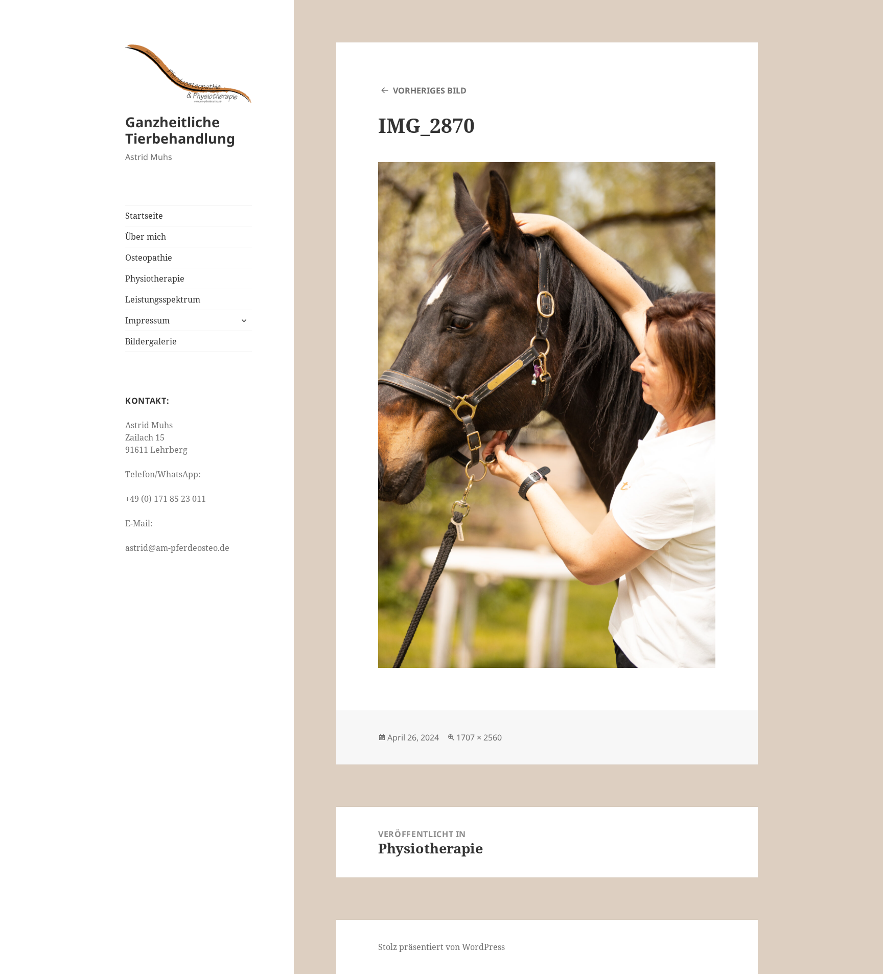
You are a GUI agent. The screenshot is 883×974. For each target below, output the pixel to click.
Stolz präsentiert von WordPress (441, 947)
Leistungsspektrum (162, 299)
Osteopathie (148, 257)
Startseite (144, 215)
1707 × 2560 (479, 737)
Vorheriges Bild (430, 90)
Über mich (145, 236)
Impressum (147, 320)
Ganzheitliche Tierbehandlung (180, 130)
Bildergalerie (151, 341)
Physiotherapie (154, 278)
